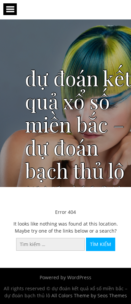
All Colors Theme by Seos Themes (89, 295)
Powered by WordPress (65, 277)
